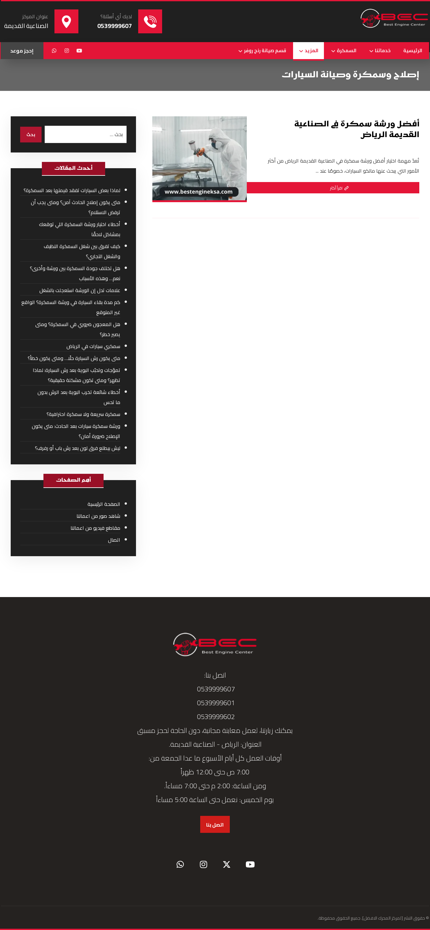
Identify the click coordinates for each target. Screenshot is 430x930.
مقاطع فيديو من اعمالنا (95, 528)
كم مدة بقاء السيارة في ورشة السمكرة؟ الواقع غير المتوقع (70, 307)
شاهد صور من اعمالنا (98, 516)
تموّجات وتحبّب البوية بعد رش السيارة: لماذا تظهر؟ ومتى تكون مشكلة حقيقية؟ (76, 375)
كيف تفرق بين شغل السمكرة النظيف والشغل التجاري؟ (82, 251)
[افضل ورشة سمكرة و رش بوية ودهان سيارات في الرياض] (394, 19)
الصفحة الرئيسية (104, 504)
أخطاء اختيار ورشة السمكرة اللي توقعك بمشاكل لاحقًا (79, 229)
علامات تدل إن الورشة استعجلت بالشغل (79, 290)
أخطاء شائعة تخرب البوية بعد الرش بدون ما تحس (78, 397)
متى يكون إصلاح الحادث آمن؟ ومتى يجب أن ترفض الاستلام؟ (75, 207)
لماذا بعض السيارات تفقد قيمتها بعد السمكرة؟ (72, 190)
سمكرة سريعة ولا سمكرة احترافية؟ (83, 414)
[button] (79, 50)
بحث (30, 134)
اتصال (114, 540)
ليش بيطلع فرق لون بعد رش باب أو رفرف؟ (77, 448)
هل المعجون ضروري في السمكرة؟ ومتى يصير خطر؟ (77, 329)
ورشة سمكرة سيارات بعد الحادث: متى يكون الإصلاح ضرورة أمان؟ (76, 431)
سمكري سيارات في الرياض (93, 346)
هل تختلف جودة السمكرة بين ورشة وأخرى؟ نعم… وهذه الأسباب (75, 273)
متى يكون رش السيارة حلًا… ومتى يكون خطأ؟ (74, 358)
